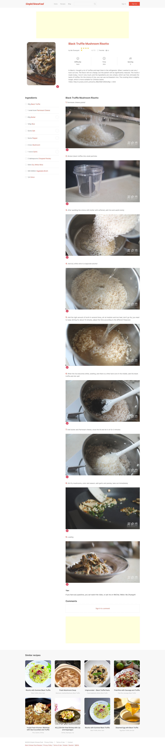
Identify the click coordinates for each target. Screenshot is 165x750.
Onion (32, 177)
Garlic (35, 152)
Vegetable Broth (42, 171)
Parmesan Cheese (43, 110)
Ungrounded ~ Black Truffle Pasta (97, 690)
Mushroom (36, 145)
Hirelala (65, 745)
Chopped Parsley (44, 158)
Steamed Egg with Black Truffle (127, 728)
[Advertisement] (82, 24)
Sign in (124, 4)
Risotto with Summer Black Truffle (38, 690)
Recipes (62, 4)
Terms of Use (60, 742)
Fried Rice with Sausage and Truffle (127, 690)
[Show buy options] (57, 117)
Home (55, 4)
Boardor (71, 745)
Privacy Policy (48, 742)
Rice (33, 124)
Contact (70, 742)
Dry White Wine (37, 165)
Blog (69, 4)
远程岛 (77, 745)
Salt (33, 131)
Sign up (134, 4)
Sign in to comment (103, 608)
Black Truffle (35, 104)
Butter (33, 117)
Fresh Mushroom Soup (67, 690)
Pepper (34, 138)
